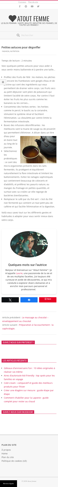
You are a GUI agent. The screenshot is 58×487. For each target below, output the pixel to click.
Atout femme (33, 18)
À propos (22, 2)
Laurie (19, 273)
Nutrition (14, 51)
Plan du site (33, 2)
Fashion (5, 51)
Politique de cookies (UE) (14, 460)
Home (5, 453)
